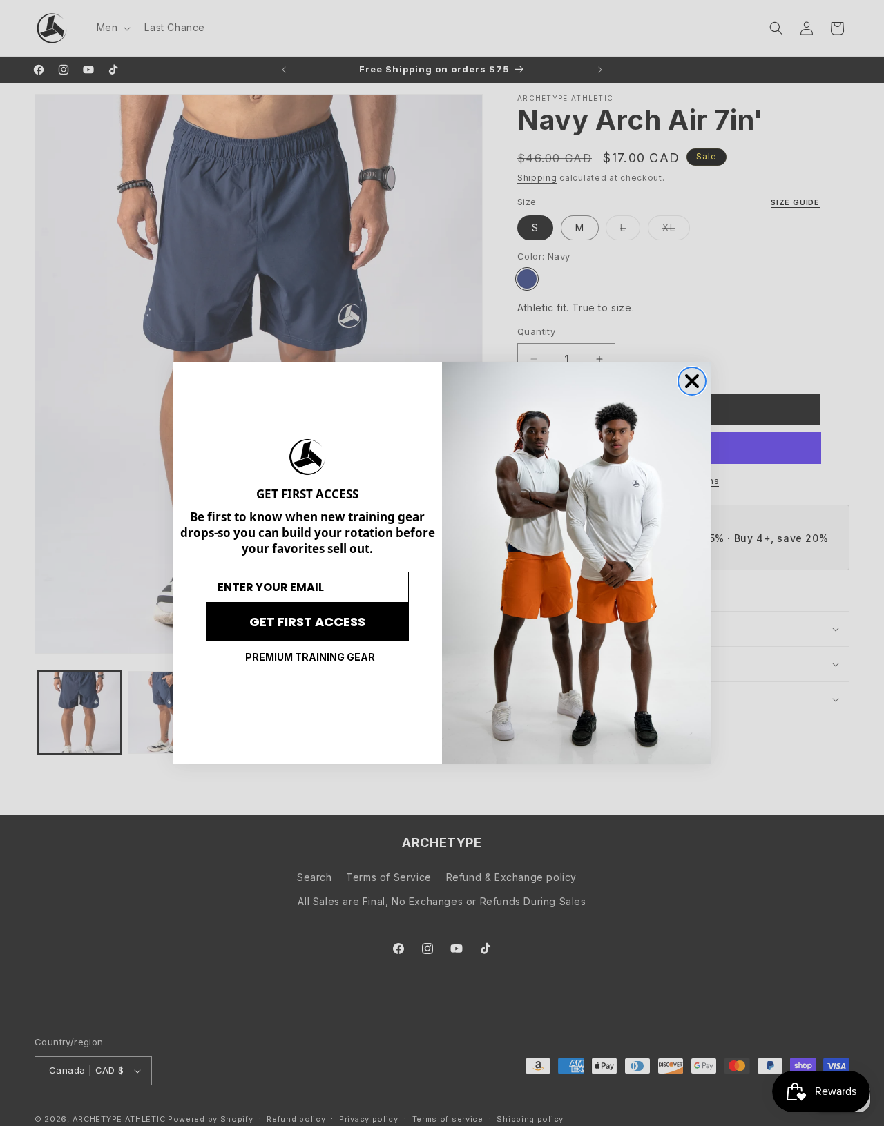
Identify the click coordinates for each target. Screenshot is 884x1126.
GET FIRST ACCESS (307, 621)
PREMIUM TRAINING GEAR (310, 657)
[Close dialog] (692, 381)
